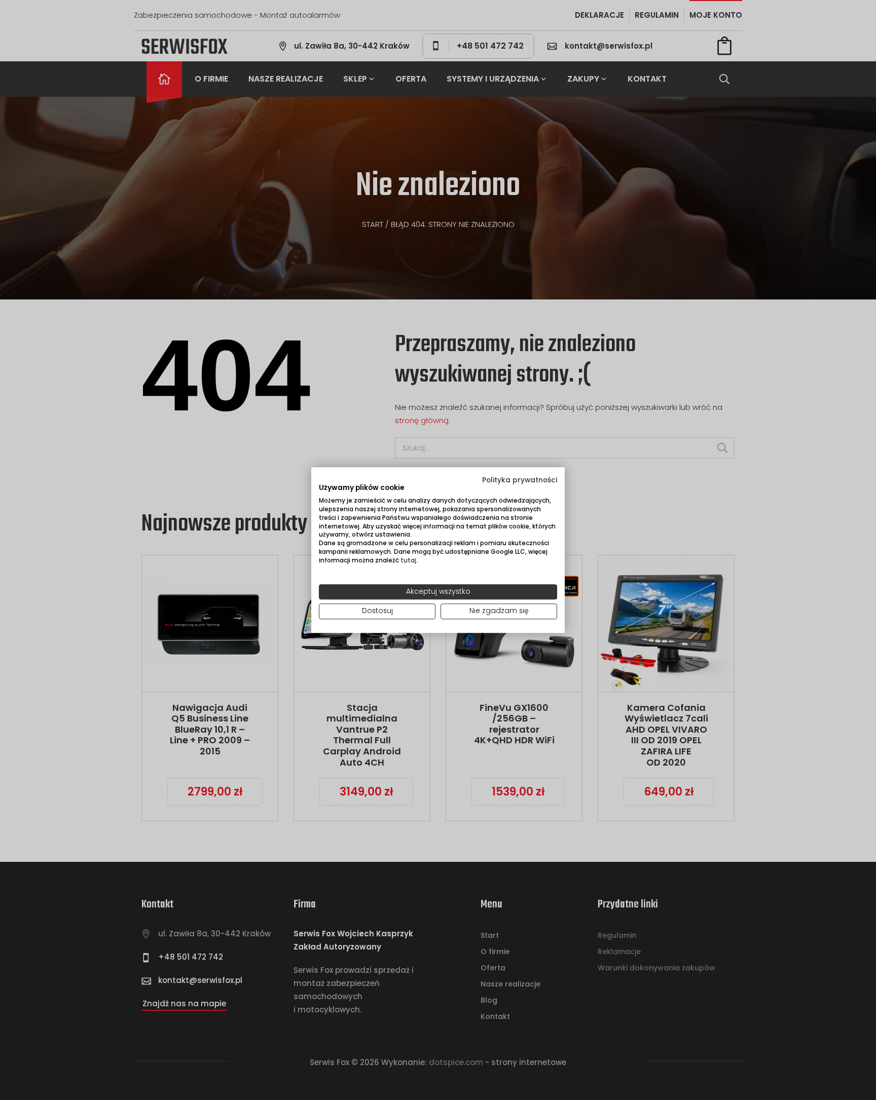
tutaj (408, 560)
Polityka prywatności (519, 480)
